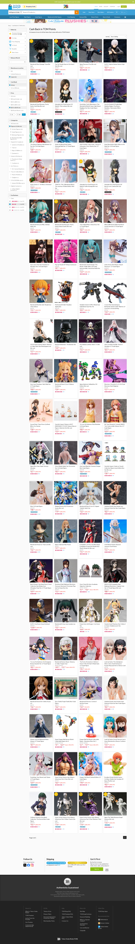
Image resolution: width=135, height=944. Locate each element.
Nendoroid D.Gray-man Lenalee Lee (65, 624)
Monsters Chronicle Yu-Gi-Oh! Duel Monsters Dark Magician (114, 385)
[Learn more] (21, 34)
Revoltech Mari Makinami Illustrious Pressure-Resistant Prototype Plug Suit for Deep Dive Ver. (65, 586)
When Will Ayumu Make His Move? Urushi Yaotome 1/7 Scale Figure (114, 225)
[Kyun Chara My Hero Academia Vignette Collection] (90, 570)
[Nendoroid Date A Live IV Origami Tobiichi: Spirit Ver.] (90, 492)
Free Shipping (71, 17)
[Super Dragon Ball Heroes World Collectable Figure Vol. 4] (65, 726)
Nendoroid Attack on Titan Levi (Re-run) (40, 545)
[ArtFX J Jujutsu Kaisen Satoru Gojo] (115, 50)
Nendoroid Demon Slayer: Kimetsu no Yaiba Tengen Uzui (65, 662)
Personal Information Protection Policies (50, 917)
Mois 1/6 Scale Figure (36, 506)
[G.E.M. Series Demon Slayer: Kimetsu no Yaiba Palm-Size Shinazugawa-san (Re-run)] (41, 331)
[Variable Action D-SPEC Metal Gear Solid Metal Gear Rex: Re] (90, 291)
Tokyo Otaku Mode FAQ (67, 917)
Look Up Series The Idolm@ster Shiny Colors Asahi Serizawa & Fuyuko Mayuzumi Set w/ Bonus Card (115, 663)
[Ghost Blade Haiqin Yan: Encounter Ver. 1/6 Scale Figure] (65, 452)
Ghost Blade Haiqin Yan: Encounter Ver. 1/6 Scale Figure (65, 467)
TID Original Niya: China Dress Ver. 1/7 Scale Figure (90, 225)
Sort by (107, 36)
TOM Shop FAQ (66, 911)
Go (24, 114)
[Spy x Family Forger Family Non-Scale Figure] (65, 688)
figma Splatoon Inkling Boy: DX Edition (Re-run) (88, 385)
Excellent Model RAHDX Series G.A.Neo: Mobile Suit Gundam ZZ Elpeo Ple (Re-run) (113, 779)
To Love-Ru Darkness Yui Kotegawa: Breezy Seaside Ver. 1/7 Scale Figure (40, 662)
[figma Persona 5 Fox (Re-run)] (90, 50)
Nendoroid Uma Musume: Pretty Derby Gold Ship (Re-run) (39, 105)
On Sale (14, 38)
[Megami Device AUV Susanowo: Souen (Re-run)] (65, 492)
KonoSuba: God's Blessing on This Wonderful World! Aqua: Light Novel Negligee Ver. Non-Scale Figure (90, 106)
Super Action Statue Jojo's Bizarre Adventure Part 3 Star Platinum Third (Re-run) (90, 819)
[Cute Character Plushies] (67, 21)
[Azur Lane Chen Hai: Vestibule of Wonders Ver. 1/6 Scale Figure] (41, 251)
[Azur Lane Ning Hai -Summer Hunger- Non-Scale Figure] (90, 452)
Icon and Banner (84, 928)
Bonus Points (94, 17)
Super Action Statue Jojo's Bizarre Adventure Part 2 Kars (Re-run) (64, 778)
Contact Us (65, 921)
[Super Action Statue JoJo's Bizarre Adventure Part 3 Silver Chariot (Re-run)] (65, 804)
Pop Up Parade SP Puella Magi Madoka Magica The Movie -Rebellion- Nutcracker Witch (113, 106)
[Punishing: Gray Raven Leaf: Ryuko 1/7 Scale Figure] (41, 763)
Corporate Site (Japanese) (29, 925)
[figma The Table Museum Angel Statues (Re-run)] (115, 804)
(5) (113, 70)
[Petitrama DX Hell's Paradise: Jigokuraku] (65, 291)
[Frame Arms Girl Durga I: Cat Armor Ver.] (90, 610)
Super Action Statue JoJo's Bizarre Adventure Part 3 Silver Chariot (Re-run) (65, 819)
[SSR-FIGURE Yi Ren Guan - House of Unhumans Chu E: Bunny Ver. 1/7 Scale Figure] (90, 131)
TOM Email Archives (85, 914)
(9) (88, 747)
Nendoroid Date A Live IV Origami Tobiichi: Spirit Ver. (89, 507)
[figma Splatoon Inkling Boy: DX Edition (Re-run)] (90, 370)
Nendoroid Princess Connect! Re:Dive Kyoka (88, 702)
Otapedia (112, 6)
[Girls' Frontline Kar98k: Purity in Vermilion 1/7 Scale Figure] (115, 331)
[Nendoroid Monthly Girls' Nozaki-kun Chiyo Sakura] (41, 291)
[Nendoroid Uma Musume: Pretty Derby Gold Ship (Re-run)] (41, 90)
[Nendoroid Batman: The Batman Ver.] (65, 331)
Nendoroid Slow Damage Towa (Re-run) (40, 65)
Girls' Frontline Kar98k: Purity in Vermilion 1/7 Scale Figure (113, 345)
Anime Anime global (103, 927)
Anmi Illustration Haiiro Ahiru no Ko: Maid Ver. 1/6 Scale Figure (114, 145)
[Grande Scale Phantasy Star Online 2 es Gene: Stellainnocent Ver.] (115, 610)
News (100, 6)
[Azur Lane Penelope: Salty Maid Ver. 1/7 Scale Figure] (41, 370)
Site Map (82, 911)
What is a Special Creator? (85, 920)
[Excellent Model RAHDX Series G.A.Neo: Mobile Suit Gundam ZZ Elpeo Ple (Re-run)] (115, 763)
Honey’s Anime (104, 923)
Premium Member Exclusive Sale (17, 33)
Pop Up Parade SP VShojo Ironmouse (65, 264)
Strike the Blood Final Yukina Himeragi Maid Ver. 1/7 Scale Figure (65, 145)
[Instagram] (32, 865)
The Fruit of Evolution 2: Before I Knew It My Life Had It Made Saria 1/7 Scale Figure (89, 663)
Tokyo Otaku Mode (66, 6)
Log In (118, 6)
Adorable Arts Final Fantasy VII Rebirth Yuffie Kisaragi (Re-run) (89, 185)
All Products (110, 12)
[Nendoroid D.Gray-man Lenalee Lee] (65, 610)
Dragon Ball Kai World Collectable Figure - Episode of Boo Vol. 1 (89, 740)
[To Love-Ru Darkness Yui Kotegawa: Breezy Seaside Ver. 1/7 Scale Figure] (41, 648)
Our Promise (29, 922)
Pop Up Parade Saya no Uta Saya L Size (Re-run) (64, 65)
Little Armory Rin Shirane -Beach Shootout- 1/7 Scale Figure (113, 265)
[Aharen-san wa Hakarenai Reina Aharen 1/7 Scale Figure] (41, 726)
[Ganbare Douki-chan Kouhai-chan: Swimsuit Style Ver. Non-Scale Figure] (115, 688)
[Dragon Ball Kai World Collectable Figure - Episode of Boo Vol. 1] (90, 726)
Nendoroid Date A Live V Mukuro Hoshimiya (64, 385)
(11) (39, 514)
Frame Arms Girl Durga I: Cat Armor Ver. (90, 625)
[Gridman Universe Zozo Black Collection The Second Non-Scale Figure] (41, 804)
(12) (39, 272)
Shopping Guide (31, 6)
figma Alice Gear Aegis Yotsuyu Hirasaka (39, 467)
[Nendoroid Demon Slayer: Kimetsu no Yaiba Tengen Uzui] (65, 648)
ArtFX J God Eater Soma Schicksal (40, 624)
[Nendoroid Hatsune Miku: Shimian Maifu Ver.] (41, 211)
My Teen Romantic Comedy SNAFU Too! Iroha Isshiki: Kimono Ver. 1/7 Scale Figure (114, 426)
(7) (113, 435)
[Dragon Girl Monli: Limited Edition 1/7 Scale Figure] (90, 763)
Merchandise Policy (49, 921)
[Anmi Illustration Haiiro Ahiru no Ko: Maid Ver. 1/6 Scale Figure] (115, 131)
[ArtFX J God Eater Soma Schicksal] (41, 610)
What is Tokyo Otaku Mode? (31, 912)
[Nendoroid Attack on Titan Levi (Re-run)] (41, 531)
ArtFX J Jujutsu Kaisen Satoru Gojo (114, 64)
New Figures (27, 17)
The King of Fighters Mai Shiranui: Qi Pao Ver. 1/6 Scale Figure (40, 145)
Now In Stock (106, 17)
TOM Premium (29, 915)
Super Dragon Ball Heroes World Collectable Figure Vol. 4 (64, 740)
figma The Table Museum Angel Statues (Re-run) (113, 818)
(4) (113, 154)
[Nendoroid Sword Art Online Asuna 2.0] (41, 688)
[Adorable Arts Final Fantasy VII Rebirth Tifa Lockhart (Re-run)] (65, 90)
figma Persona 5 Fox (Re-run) (88, 64)
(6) (39, 74)
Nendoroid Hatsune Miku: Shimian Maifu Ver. (40, 225)
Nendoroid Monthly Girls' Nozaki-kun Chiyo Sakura (40, 305)
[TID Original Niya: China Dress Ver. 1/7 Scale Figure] (90, 211)
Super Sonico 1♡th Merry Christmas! (41, 184)
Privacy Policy (47, 914)
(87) (39, 552)
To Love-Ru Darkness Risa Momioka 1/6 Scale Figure (90, 425)
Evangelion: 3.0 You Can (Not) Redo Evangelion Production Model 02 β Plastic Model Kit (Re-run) (90, 546)
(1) (88, 113)
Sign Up (124, 6)
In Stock (14, 45)
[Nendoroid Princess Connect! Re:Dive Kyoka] (90, 688)
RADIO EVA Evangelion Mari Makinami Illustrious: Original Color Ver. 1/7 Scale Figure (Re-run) (114, 586)
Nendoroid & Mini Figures (54, 17)
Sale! (84, 12)
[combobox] (48, 12)
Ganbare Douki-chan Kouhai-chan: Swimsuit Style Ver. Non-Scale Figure (114, 702)
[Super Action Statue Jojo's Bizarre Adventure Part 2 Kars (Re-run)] (65, 763)
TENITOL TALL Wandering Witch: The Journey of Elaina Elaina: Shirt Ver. (65, 186)
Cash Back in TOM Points (42, 29)
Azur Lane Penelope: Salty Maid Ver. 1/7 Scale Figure (40, 385)
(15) (89, 591)
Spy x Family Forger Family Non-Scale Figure (65, 702)
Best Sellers (101, 12)
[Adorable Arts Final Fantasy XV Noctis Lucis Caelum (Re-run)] (115, 171)
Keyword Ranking (85, 917)
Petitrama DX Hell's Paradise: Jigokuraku (63, 305)
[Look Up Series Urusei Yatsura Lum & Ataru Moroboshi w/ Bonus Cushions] (115, 726)
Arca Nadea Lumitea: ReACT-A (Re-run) (90, 345)
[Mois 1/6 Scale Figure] (41, 492)
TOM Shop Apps (103, 911)
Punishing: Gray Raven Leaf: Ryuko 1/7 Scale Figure (40, 778)
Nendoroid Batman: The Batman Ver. (65, 344)
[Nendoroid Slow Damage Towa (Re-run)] (41, 50)
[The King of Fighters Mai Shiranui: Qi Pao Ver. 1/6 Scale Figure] (41, 131)
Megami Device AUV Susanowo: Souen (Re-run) (64, 507)
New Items (91, 12)
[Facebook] (28, 865)
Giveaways (117, 17)
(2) (39, 152)
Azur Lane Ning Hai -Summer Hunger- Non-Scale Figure (90, 467)
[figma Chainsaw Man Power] (65, 531)
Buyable (14, 49)
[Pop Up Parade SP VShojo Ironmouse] (65, 251)
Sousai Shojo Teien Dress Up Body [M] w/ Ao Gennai (40, 425)
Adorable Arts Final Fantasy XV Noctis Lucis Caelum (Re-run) (113, 185)
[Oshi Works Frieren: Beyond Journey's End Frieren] (115, 531)
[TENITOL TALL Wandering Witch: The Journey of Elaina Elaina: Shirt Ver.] (65, 171)
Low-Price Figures (14, 17)
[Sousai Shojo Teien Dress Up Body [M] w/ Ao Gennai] (41, 410)
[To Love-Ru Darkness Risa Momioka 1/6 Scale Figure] (90, 410)
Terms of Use (47, 911)
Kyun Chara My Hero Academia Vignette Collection (88, 585)
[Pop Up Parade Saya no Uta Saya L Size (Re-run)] (65, 50)
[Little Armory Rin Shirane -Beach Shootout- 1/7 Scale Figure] (115, 251)
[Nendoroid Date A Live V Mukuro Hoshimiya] (65, 370)
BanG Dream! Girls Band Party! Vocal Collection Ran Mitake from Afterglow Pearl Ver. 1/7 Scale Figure (40, 586)
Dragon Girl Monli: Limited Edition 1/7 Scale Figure (90, 778)
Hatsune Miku (83, 17)
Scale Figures (38, 17)
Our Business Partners (84, 924)
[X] (24, 865)
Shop (96, 6)
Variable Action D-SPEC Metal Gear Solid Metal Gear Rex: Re (90, 305)
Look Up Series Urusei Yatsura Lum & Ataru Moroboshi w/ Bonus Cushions (115, 740)
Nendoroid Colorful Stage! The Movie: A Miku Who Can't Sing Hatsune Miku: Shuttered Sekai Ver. (90, 266)
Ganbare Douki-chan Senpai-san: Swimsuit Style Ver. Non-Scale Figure (114, 507)
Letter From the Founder (29, 918)
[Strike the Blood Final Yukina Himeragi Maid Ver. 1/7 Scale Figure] (65, 131)
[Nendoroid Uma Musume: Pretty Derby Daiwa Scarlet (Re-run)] (65, 211)
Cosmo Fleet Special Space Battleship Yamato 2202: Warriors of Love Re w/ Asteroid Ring (114, 306)
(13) (89, 70)
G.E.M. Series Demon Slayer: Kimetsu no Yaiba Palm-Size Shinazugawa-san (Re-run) (41, 346)
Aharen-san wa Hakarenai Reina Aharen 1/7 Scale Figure (39, 740)
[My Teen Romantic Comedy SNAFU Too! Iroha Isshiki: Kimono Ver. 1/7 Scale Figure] (115, 410)
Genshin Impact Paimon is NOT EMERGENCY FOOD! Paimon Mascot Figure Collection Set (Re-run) (65, 426)
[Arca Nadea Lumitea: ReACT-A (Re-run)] (90, 331)
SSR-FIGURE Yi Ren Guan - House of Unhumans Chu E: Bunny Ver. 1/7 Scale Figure (90, 146)
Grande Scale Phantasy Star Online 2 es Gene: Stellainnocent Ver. (115, 625)
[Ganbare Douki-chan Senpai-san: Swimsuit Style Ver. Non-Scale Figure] (115, 492)
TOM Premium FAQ (67, 914)
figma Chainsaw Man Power (63, 544)
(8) (39, 473)
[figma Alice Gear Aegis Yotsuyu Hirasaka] (41, 452)
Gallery (106, 6)
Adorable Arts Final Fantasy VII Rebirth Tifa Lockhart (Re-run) (64, 105)
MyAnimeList (104, 919)
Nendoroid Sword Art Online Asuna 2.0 (40, 702)
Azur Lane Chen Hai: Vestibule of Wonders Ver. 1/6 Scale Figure (39, 265)
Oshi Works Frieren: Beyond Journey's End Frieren (112, 545)
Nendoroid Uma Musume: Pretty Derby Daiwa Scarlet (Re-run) (64, 225)
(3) (63, 74)
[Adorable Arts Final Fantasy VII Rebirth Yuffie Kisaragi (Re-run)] (90, 171)
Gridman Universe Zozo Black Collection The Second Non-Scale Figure (40, 819)
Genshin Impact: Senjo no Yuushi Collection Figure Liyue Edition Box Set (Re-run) (114, 468)
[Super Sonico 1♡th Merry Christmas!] (41, 171)
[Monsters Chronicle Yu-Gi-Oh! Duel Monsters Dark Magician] (115, 370)
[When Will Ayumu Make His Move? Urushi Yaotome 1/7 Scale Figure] (115, 211)
